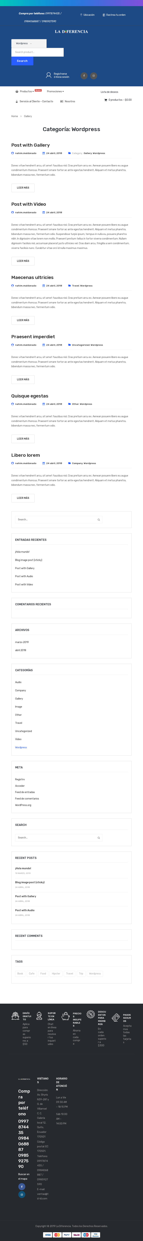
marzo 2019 (22, 642)
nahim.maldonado (25, 153)
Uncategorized (81, 345)
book (20, 973)
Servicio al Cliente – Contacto (36, 101)
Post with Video (28, 204)
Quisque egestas (29, 396)
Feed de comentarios (27, 798)
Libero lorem (25, 455)
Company (77, 463)
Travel (75, 285)
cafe (32, 973)
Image (18, 706)
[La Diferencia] (71, 31)
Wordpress (99, 153)
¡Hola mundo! (22, 551)
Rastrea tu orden (116, 14)
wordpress (95, 973)
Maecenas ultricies (32, 277)
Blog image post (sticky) (28, 560)
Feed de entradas (25, 792)
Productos (30, 91)
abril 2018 (20, 650)
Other (75, 404)
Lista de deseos (109, 92)
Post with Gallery (30, 145)
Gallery (28, 116)
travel (69, 973)
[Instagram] (93, 75)
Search (22, 61)
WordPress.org (23, 805)
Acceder (20, 785)
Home (14, 116)
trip (81, 973)
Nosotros (70, 101)
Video (18, 739)
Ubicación (89, 14)
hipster (56, 973)
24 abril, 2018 (54, 153)
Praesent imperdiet (33, 336)
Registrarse (60, 73)
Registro (20, 779)
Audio (18, 682)
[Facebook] (84, 75)
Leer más (23, 187)
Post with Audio (24, 576)
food (43, 973)
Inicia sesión (62, 77)
